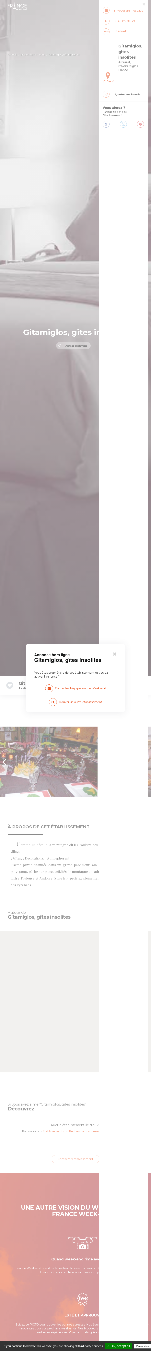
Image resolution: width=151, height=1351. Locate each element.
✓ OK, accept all (118, 1346)
